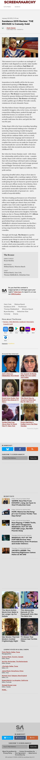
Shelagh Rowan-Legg (9, 685)
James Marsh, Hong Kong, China (12, 671)
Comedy (7, 314)
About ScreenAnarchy (9, 751)
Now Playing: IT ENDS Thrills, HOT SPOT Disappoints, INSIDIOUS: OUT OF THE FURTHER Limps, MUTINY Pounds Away (24, 527)
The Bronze (22, 307)
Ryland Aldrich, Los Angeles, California (15, 680)
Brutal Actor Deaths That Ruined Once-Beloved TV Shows (10, 400)
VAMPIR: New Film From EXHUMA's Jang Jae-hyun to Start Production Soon (24, 503)
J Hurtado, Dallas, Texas (10, 666)
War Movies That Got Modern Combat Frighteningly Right (10, 639)
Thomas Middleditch (11, 309)
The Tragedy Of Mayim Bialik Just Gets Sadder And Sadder (28, 375)
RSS (33, 738)
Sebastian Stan (22, 311)
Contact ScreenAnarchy (27, 751)
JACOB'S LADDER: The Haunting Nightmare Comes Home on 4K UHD (24, 552)
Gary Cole (7, 304)
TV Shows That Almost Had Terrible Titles (29, 639)
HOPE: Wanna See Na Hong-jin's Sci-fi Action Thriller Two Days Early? (24, 514)
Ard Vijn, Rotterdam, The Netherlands (15, 661)
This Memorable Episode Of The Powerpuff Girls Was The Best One (29, 613)
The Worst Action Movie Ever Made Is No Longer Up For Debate (10, 613)
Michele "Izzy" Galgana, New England (14, 676)
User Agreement (20, 753)
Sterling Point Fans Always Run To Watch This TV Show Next (9, 424)
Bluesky (9, 738)
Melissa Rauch (19, 304)
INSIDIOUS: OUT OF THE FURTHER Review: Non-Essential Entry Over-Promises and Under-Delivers (24, 540)
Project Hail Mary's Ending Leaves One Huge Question (29, 424)
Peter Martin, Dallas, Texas (11, 652)
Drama (15, 314)
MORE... (4, 690)
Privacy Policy (7, 753)
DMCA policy (16, 294)
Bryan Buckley (9, 311)
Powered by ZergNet (32, 428)
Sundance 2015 (9, 307)
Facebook (21, 738)
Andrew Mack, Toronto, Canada (12, 657)
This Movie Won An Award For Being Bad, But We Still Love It (28, 400)
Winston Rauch (27, 309)
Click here (18, 292)
